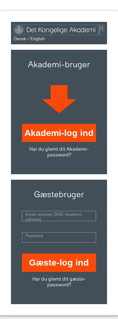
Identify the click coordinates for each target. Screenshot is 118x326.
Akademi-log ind (59, 133)
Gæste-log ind (59, 262)
